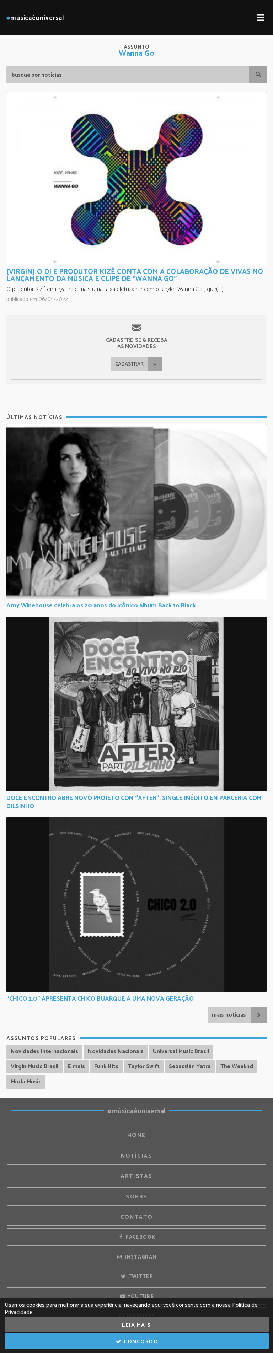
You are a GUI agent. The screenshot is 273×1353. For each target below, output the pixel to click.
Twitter (140, 1277)
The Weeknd (236, 1066)
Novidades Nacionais (116, 1051)
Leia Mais (136, 1325)
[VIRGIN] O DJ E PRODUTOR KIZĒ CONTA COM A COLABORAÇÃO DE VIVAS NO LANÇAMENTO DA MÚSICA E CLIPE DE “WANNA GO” (134, 275)
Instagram (140, 1257)
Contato (136, 1217)
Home (136, 1135)
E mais (76, 1066)
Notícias (136, 1156)
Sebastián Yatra (190, 1066)
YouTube (140, 1296)
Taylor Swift (144, 1066)
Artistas (136, 1176)
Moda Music (26, 1082)
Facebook (139, 1237)
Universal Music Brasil (181, 1051)
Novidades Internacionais (44, 1051)
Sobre (136, 1197)
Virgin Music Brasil (34, 1066)
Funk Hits (106, 1066)
